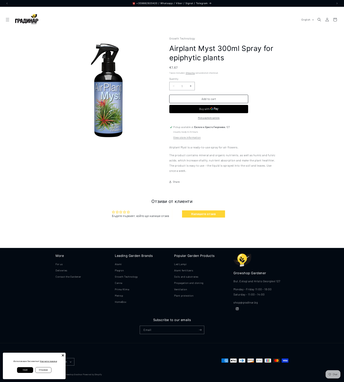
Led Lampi (180, 264)
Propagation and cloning (188, 282)
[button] (7, 20)
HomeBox (120, 301)
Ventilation (180, 289)
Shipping (190, 73)
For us (59, 264)
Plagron (119, 270)
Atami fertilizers (183, 270)
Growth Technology (126, 276)
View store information (187, 137)
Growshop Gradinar (73, 374)
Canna (118, 282)
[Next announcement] (337, 3)
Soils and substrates (186, 276)
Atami (118, 264)
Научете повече (48, 361)
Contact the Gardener (68, 276)
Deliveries (61, 270)
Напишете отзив (203, 214)
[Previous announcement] (7, 3)
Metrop (119, 295)
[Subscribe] (200, 330)
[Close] (63, 355)
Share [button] (176, 181)
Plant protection (184, 295)
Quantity (173, 78)
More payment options (209, 117)
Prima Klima (122, 289)
